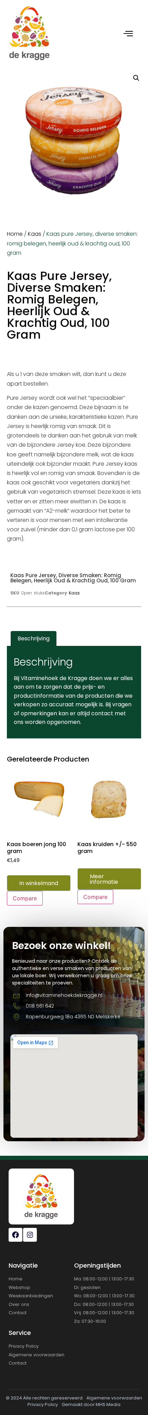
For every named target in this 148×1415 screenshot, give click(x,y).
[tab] (33, 638)
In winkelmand (38, 883)
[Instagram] (30, 1235)
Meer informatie (104, 879)
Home (15, 234)
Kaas (34, 234)
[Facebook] (15, 1235)
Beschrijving (34, 638)
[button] (136, 78)
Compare (25, 898)
